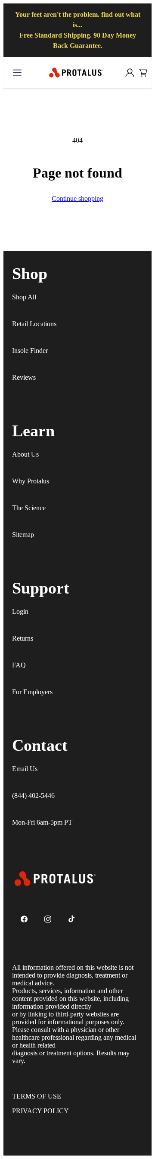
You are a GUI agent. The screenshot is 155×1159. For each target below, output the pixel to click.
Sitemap (23, 534)
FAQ (19, 665)
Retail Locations (34, 323)
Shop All (24, 297)
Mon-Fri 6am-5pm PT (42, 822)
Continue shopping (77, 198)
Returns (22, 638)
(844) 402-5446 (33, 795)
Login (20, 611)
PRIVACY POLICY (40, 1111)
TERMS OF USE (36, 1096)
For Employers (32, 691)
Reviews (24, 377)
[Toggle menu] (17, 72)
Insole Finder (30, 350)
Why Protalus (30, 481)
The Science (29, 507)
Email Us (24, 768)
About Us (25, 454)
